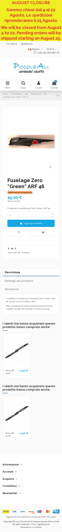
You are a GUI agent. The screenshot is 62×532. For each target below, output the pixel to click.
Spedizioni (27, 43)
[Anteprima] (21, 367)
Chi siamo (12, 43)
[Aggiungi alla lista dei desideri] (18, 232)
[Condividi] (8, 248)
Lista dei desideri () (47, 52)
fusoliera (25, 252)
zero (10, 252)
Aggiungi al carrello (33, 223)
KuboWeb (37, 527)
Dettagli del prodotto (19, 280)
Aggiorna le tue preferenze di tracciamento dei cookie (31, 517)
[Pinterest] (15, 248)
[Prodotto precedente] (57, 95)
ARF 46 (16, 252)
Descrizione (12, 272)
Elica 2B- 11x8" (10, 372)
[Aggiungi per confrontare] (43, 232)
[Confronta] (17, 367)
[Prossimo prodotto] (58, 95)
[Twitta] (12, 248)
